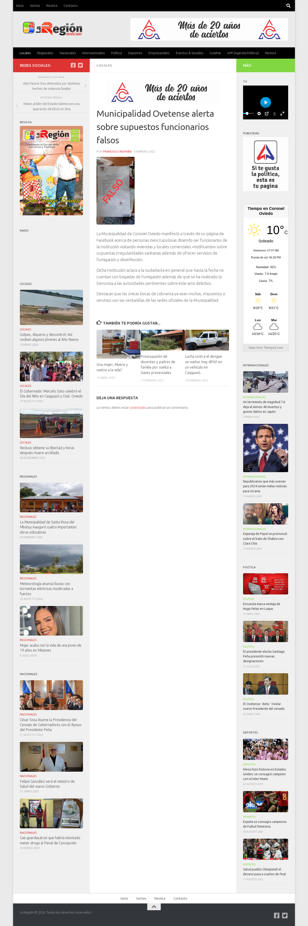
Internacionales (93, 53)
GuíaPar (215, 53)
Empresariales (159, 53)
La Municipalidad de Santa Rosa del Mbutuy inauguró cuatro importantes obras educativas (48, 527)
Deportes (135, 53)
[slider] (247, 113)
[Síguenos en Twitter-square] (80, 65)
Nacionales (68, 53)
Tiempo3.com (273, 347)
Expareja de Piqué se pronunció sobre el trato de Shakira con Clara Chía (265, 538)
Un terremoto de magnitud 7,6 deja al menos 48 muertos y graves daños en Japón (264, 406)
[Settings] (259, 113)
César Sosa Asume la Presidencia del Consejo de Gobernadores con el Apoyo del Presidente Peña (50, 725)
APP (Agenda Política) (243, 53)
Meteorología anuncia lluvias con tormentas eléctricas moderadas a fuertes (46, 589)
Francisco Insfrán (117, 151)
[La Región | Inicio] (52, 28)
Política (116, 53)
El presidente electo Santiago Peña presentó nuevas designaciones (264, 656)
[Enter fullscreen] (282, 113)
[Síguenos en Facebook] (73, 65)
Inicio (20, 5)
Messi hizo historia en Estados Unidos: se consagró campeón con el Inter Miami (264, 774)
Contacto (71, 5)
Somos (35, 5)
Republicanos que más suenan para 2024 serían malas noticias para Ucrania (265, 486)
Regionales (45, 53)
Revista (51, 5)
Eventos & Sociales (189, 53)
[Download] (274, 113)
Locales (25, 53)
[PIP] (266, 113)
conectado (138, 407)
